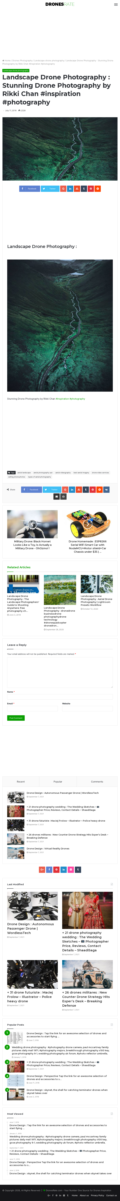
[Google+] (42, 870)
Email (10, 703)
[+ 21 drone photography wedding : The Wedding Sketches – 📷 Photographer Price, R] (15, 811)
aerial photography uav (43, 473)
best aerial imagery (81, 473)
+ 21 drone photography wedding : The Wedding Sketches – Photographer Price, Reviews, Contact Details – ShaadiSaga (62, 808)
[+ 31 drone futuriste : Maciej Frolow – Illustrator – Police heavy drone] (15, 825)
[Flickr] (71, 870)
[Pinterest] (56, 870)
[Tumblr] (78, 870)
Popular (58, 781)
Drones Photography (22, 60)
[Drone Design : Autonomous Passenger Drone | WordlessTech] (15, 797)
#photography (77, 398)
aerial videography (63, 473)
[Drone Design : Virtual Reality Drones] (15, 853)
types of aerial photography (39, 477)
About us (84, 1195)
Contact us (111, 1195)
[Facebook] (49, 870)
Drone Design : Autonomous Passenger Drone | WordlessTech (63, 793)
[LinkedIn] (63, 870)
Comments (97, 781)
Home (7, 60)
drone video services (100, 473)
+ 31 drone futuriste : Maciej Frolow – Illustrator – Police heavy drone (66, 820)
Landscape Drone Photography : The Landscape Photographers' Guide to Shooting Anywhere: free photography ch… (23, 603)
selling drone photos (16, 477)
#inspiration (62, 398)
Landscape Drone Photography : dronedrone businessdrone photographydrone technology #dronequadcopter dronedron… (59, 616)
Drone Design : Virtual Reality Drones (48, 848)
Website (66, 703)
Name (11, 692)
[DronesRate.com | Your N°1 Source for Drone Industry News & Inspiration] (60, 4)
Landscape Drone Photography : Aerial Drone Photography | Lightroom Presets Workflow (96, 600)
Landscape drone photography (49, 60)
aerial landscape (24, 473)
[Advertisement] (60, 34)
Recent (21, 781)
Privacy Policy (97, 1195)
